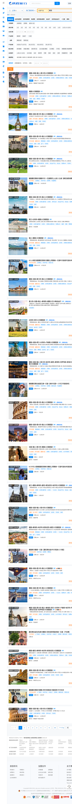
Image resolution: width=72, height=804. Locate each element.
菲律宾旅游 (32, 747)
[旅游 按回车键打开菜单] (3, 22)
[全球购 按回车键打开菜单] (3, 57)
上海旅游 (31, 754)
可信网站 (55, 797)
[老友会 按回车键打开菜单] (3, 77)
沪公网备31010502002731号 (28, 790)
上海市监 (28, 797)
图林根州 (60, 743)
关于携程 (69, 769)
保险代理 (50, 772)
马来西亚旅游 (22, 747)
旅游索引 (40, 738)
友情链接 (50, 769)
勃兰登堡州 (22, 743)
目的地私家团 (41, 19)
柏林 (59, 740)
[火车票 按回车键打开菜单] (3, 17)
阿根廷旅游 (41, 749)
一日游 (63, 19)
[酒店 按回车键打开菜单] (3, 8)
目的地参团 (26, 19)
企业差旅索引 (13, 777)
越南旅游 (51, 747)
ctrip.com (37, 788)
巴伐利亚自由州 (62, 742)
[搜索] (57, 3)
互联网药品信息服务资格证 (43, 790)
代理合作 (40, 775)
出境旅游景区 (34, 738)
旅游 (8, 14)
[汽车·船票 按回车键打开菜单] (3, 31)
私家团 (33, 19)
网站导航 (22, 772)
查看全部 (44, 738)
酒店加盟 (50, 775)
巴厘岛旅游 (41, 751)
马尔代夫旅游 (22, 751)
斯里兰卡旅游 (42, 747)
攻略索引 (22, 769)
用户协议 (69, 775)
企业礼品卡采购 (42, 772)
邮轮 (68, 19)
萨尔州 (50, 743)
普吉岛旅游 (32, 751)
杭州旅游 (41, 754)
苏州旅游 (51, 754)
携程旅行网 (18, 3)
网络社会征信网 (37, 797)
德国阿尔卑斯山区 (43, 740)
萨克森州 (51, 742)
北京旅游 (21, 754)
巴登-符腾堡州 (32, 742)
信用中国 (65, 797)
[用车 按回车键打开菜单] (3, 36)
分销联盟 (40, 769)
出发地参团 (18, 19)
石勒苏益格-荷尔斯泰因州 (43, 743)
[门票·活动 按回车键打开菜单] (3, 26)
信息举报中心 (45, 797)
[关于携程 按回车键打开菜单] (3, 82)
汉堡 (30, 740)
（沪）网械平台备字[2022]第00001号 (60, 790)
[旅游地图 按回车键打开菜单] (3, 51)
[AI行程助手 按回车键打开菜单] (3, 42)
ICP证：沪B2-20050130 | (57, 788)
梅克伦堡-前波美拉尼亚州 (43, 742)
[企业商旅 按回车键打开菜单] (3, 73)
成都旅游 (60, 754)
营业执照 (69, 777)
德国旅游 (10, 19)
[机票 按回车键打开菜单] (3, 13)
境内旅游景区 (27, 738)
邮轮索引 (22, 775)
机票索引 (12, 772)
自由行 (48, 19)
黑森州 (21, 740)
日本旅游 (60, 751)
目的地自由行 (56, 19)
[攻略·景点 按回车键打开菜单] (3, 46)
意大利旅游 (61, 747)
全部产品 (41, 10)
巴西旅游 (21, 749)
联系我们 (69, 772)
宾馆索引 (12, 769)
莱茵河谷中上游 (23, 742)
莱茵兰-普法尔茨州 (33, 743)
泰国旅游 (51, 751)
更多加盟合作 (41, 777)
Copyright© (26, 788)
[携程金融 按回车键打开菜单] (3, 66)
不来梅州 (51, 740)
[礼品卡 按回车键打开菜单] (3, 62)
